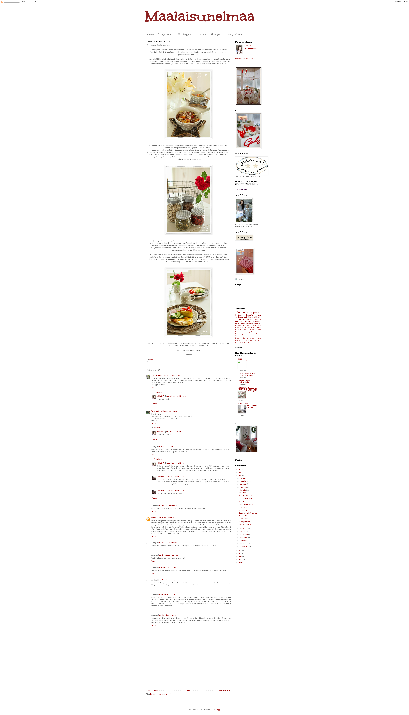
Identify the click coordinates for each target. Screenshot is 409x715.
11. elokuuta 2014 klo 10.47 (170, 375)
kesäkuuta (243, 531)
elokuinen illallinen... (246, 525)
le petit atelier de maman (253, 336)
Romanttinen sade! (246, 498)
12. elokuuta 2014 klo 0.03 (168, 555)
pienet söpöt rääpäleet (247, 504)
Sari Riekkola (156, 375)
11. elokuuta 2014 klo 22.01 (164, 518)
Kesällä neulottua (244, 382)
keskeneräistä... (244, 510)
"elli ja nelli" (243, 516)
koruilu (255, 334)
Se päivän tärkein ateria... (248, 513)
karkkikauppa (239, 334)
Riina (153, 518)
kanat (237, 323)
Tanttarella (160, 477)
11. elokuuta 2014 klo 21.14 (168, 505)
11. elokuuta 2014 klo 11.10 (168, 411)
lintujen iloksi (240, 338)
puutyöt (253, 317)
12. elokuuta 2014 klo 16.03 (174, 490)
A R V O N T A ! (244, 501)
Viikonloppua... (244, 493)
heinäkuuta (244, 528)
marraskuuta (244, 481)
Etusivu (150, 34)
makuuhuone (251, 338)
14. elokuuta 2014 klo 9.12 (168, 594)
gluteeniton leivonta (254, 330)
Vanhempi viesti (224, 690)
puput (259, 325)
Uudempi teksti (152, 690)
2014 (239, 475)
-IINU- (240, 359)
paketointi (238, 340)
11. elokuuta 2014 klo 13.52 (176, 432)
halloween (238, 332)
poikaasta (249, 323)
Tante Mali (155, 411)
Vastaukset (158, 392)
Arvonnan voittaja (245, 496)
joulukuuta (243, 478)
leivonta (249, 315)
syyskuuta (243, 487)
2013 (239, 550)
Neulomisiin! (250, 361)
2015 (239, 472)
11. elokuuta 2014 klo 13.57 (176, 463)
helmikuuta (244, 544)
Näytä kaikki (257, 417)
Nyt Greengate (251, 391)
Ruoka (157, 362)
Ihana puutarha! (244, 522)
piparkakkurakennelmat (253, 340)
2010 (240, 559)
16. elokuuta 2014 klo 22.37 (168, 615)
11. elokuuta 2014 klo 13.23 (168, 447)
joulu (259, 315)
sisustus (249, 313)
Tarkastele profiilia (250, 48)
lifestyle (240, 312)
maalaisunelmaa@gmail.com (245, 59)
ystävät (238, 319)
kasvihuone (248, 334)
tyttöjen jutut (245, 342)
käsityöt (247, 317)
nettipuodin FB (235, 34)
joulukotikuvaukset (255, 332)
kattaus (238, 315)
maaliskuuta (244, 541)
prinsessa (238, 342)
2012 (239, 553)
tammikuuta (244, 546)
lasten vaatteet (239, 336)
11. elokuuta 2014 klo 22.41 (168, 543)
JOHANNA (160, 396)
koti (260, 334)
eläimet (249, 325)
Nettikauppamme (186, 34)
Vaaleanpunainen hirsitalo (246, 374)
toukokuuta (244, 534)
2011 (239, 556)
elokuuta (243, 490)
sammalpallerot (240, 327)
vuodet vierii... (244, 519)
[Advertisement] (188, 673)
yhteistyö (243, 323)
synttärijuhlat (250, 327)
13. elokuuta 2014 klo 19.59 (168, 568)
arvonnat (248, 321)
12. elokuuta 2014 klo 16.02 (174, 477)
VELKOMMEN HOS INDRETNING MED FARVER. (247, 388)
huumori (245, 332)
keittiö (254, 325)
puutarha (257, 313)
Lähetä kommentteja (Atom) (160, 694)
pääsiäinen (257, 321)
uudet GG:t (243, 507)
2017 (239, 469)
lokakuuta (243, 484)
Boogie (245, 330)
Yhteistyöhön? (217, 34)
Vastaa (153, 388)
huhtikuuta (244, 537)
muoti (259, 338)
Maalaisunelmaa (200, 16)
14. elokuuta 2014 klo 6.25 (168, 580)
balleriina (243, 325)
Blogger (218, 710)
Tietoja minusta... (166, 34)
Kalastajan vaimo (244, 380)
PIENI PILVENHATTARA (246, 404)
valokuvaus (239, 317)
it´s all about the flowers (246, 375)
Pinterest (202, 34)
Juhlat (244, 319)
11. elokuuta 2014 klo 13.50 (176, 396)
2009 (240, 562)
